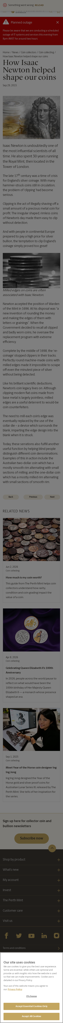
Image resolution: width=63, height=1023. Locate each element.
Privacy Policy (15, 989)
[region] (31, 987)
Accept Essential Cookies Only (31, 1006)
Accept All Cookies (31, 1016)
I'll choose (31, 996)
